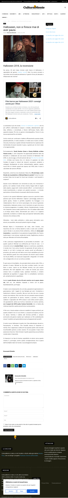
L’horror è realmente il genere (30, 125)
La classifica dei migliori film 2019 (55, 42)
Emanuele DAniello (11, 32)
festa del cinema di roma (18, 356)
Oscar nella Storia (50, 32)
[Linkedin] (16, 365)
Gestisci (11, 491)
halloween (35, 356)
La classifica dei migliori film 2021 (55, 35)
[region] (21, 487)
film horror (28, 356)
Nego (21, 491)
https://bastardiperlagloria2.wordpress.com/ (24, 378)
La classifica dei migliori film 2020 (55, 39)
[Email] (20, 365)
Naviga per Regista (51, 28)
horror (5, 358)
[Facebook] (5, 365)
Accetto (32, 491)
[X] (8, 365)
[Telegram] (24, 365)
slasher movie (22, 72)
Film (9, 21)
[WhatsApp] (12, 365)
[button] (65, 7)
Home (4, 21)
